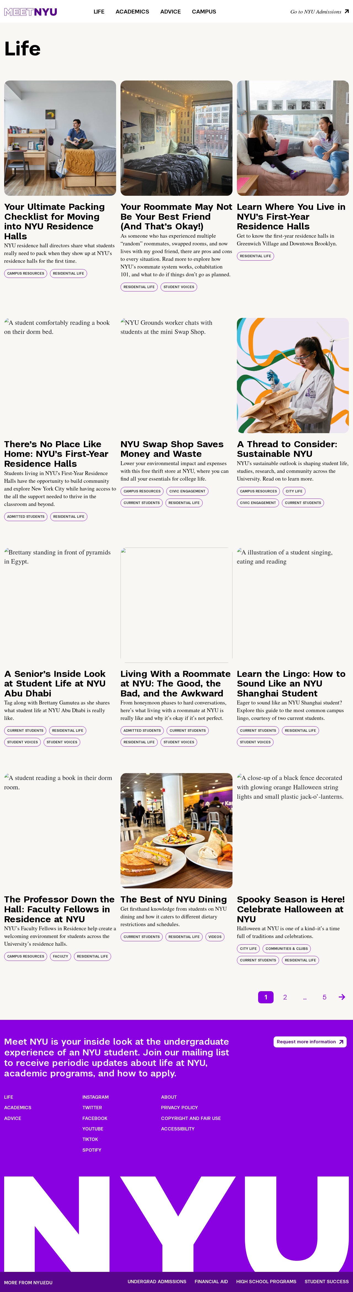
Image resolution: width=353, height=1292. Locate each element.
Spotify (91, 1150)
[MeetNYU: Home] (30, 11)
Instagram (95, 1097)
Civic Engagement (187, 491)
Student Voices (179, 287)
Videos (214, 937)
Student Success (327, 1282)
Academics (132, 11)
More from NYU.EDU (28, 1283)
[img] (60, 138)
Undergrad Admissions (157, 1282)
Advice (170, 11)
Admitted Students (25, 516)
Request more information (306, 1042)
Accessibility (178, 1129)
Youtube (92, 1129)
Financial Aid (211, 1282)
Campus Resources (25, 273)
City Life (294, 491)
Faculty (60, 956)
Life (99, 11)
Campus (204, 11)
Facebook (94, 1118)
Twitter (92, 1108)
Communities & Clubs (287, 949)
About (169, 1097)
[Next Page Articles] (342, 996)
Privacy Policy (179, 1108)
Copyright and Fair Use (191, 1118)
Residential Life (68, 273)
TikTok (90, 1139)
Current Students (142, 503)
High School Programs (266, 1282)
